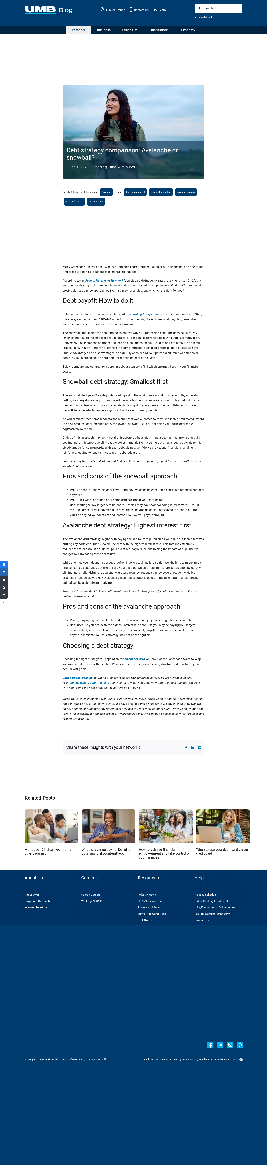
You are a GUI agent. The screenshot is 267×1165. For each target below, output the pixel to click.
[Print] (4, 587)
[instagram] (230, 1045)
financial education (161, 192)
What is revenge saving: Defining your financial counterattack (106, 851)
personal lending (74, 201)
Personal (106, 192)
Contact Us (141, 10)
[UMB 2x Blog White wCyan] (48, 8)
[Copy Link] (4, 595)
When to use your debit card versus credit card (222, 851)
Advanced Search (204, 17)
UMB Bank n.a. (74, 192)
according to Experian (143, 314)
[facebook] (210, 1045)
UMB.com (159, 10)
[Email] (4, 580)
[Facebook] (4, 564)
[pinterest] (240, 1045)
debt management (135, 192)
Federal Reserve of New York (104, 280)
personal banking (186, 192)
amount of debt (135, 659)
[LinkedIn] (4, 572)
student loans (96, 201)
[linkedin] (220, 1045)
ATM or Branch (115, 10)
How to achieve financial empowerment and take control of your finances (164, 853)
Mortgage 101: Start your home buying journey (48, 851)
